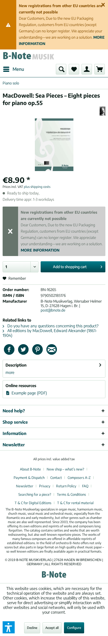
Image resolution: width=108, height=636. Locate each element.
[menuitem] (13, 69)
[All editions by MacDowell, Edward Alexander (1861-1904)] (102, 111)
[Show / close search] (61, 69)
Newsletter (24, 486)
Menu (18, 69)
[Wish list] (74, 69)
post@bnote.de (53, 310)
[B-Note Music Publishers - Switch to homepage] (28, 56)
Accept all (52, 628)
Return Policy (66, 486)
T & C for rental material (75, 503)
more (10, 372)
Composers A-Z (79, 477)
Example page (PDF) (28, 392)
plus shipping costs (37, 187)
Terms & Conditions (71, 494)
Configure (74, 628)
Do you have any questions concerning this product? (52, 325)
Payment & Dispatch (29, 477)
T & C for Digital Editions (33, 503)
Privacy (44, 486)
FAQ (85, 486)
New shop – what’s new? (65, 469)
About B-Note (30, 469)
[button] (9, 627)
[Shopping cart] (99, 69)
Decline (32, 628)
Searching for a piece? (34, 494)
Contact (56, 477)
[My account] (87, 69)
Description (16, 365)
